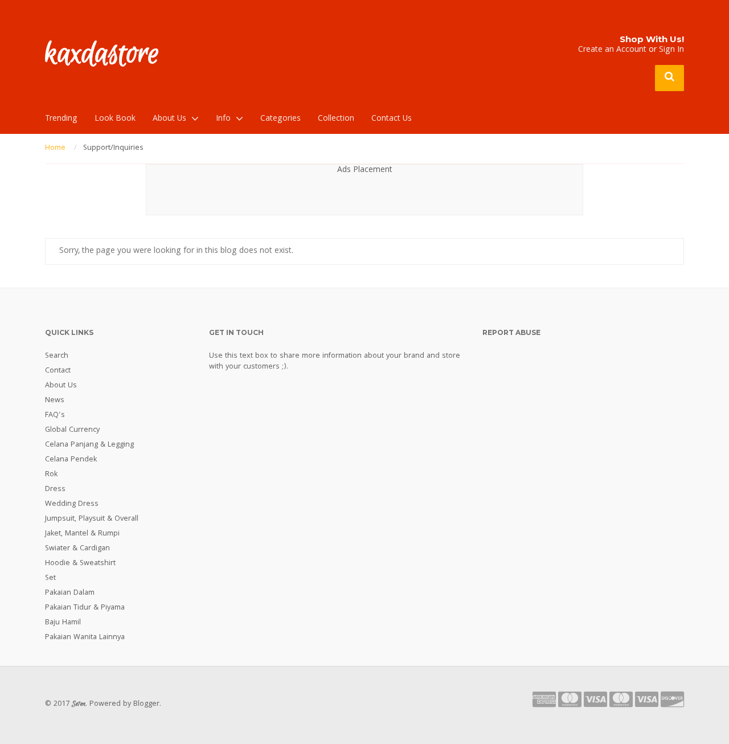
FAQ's (55, 415)
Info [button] (223, 119)
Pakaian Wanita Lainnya (85, 637)
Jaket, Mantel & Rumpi (82, 534)
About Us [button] (169, 119)
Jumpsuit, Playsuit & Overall (91, 519)
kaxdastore (102, 54)
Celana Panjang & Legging (89, 445)
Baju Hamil (63, 622)
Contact (58, 371)
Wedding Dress (72, 504)
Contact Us (391, 119)
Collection (336, 119)
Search (56, 356)
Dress (55, 489)
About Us (61, 385)
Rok (51, 474)
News (54, 400)
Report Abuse (511, 332)
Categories (280, 119)
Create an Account (612, 50)
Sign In (671, 50)
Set (50, 578)
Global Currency (72, 430)
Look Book (115, 119)
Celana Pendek (71, 459)
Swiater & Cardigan (77, 548)
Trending (61, 119)
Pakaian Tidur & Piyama (85, 608)
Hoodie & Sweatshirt (80, 563)
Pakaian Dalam (70, 593)
